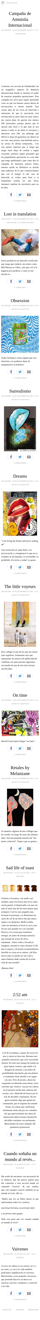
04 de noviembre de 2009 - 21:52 (25, 591)
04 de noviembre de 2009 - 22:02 (25, 396)
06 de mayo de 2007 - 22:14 (25, 1164)
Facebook (11, 195)
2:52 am (20, 994)
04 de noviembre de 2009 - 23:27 (25, 30)
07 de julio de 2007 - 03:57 (25, 873)
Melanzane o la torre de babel (20, 222)
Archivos (20, 1310)
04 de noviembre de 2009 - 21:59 (25, 481)
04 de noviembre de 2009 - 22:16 (25, 219)
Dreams (20, 476)
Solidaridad (20, 34)
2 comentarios (20, 981)
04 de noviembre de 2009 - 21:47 (25, 700)
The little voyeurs (20, 586)
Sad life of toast (20, 867)
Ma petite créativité (20, 309)
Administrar (33, 1310)
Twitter (20, 195)
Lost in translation (20, 213)
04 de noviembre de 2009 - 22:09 (25, 305)
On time (20, 695)
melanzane (12, 3)
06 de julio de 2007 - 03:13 (25, 999)
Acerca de (6, 1310)
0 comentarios (20, 201)
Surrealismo (20, 391)
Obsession (20, 300)
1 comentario (20, 287)
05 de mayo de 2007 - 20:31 (25, 1254)
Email (28, 195)
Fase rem (20, 876)
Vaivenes (20, 1003)
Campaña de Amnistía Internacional (20, 19)
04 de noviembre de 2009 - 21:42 (25, 778)
